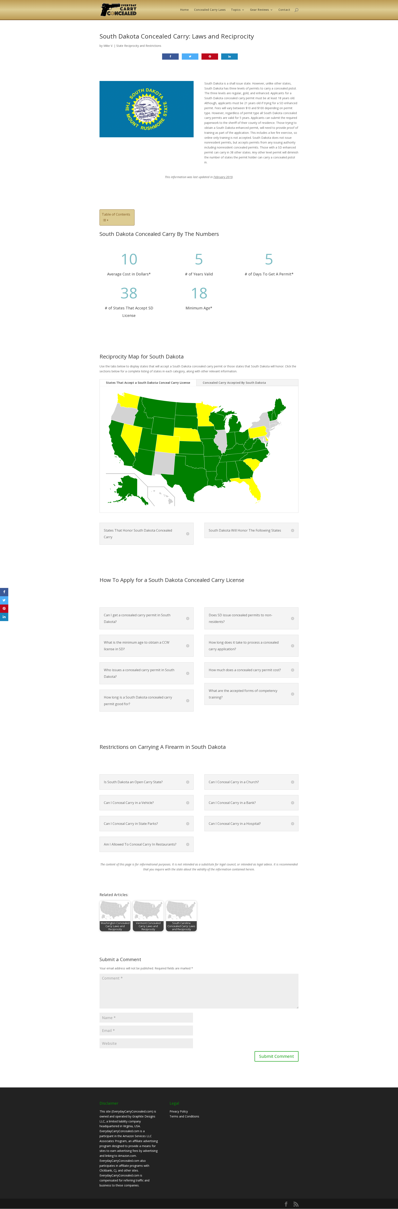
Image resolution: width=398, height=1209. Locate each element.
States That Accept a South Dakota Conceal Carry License (148, 383)
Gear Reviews (259, 10)
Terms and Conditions (184, 1116)
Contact (284, 10)
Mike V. (108, 46)
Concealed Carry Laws (210, 10)
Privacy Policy (179, 1111)
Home (184, 10)
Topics (235, 10)
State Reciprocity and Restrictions (138, 46)
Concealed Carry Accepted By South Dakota (234, 383)
